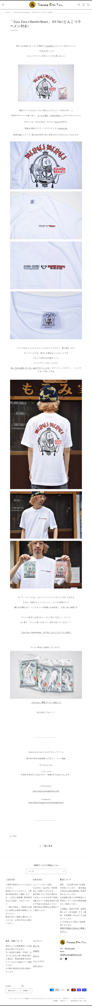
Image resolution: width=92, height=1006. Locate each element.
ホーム (8, 12)
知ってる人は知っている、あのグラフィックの (30, 368)
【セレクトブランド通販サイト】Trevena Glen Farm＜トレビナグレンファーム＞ (37, 998)
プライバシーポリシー (79, 998)
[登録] (63, 871)
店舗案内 (36, 951)
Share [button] (14, 836)
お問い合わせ (38, 966)
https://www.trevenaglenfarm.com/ (46, 791)
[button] (3, 4)
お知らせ (36, 956)
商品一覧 (36, 946)
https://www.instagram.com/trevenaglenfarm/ (46, 802)
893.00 (57, 122)
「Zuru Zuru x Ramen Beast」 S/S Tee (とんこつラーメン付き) (33, 12)
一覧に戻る (47, 846)
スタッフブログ (38, 961)
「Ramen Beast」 (55, 115)
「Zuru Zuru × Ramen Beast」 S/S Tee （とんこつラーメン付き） (46, 632)
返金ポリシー (67, 998)
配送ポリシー (64, 1000)
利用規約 (55, 1000)
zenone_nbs (62, 128)
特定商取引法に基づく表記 (78, 1000)
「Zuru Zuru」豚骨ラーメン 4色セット (46, 702)
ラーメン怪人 (42, 115)
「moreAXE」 (49, 46)
